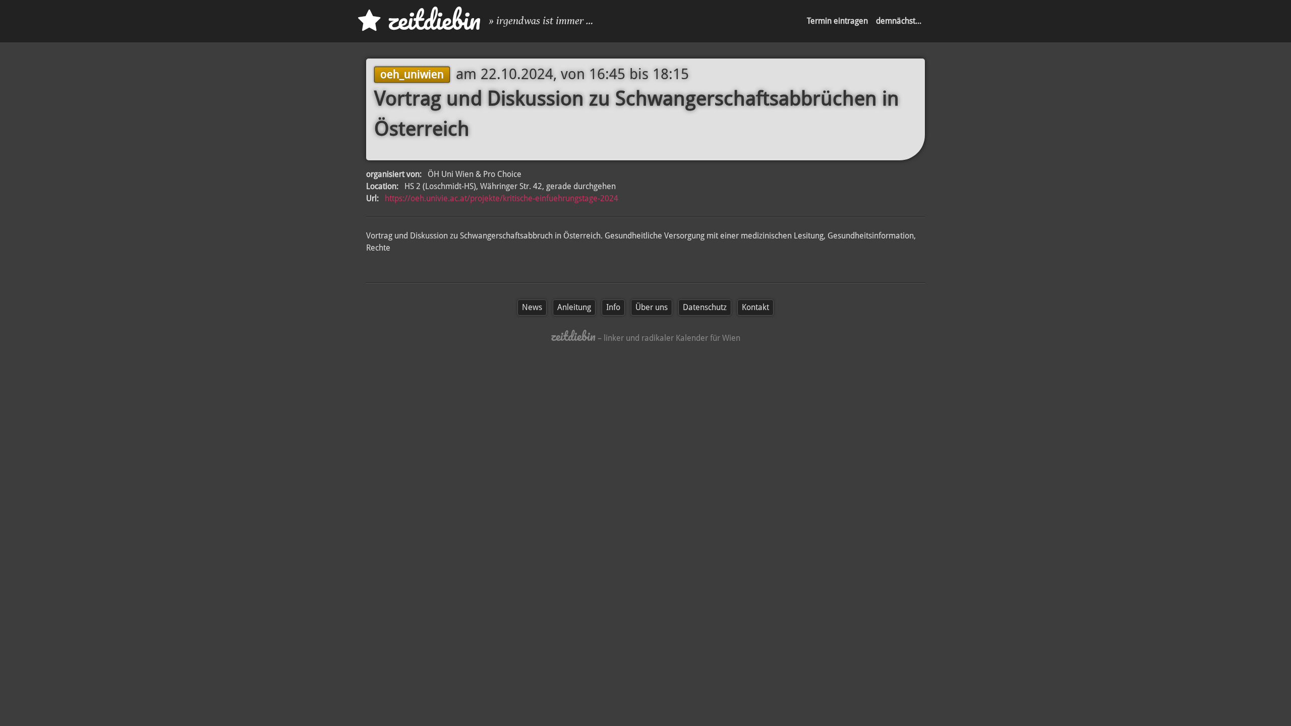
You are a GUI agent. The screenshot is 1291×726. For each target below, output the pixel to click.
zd (431, 20)
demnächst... (898, 21)
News (532, 307)
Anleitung (574, 307)
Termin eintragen (837, 21)
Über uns (651, 307)
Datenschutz (705, 307)
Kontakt (755, 307)
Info (613, 307)
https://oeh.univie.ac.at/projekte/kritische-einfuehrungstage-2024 (501, 198)
